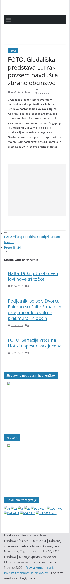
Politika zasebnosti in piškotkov (26, 573)
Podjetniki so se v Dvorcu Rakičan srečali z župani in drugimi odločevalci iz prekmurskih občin (34, 309)
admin (30, 91)
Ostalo (12, 51)
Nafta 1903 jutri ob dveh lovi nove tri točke (33, 276)
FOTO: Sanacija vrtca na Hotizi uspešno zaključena (34, 343)
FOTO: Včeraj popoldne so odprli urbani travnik (32, 239)
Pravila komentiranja (40, 568)
